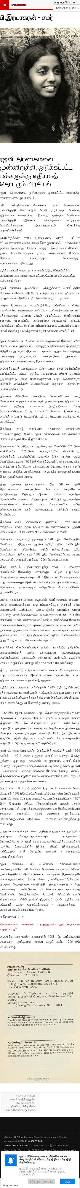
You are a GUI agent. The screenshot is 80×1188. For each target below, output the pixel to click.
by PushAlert (12, 1185)
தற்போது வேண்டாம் (41, 1181)
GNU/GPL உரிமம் (20, 1145)
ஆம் (67, 1181)
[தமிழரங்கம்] (19, 4)
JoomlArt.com (35, 1141)
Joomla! (8, 1145)
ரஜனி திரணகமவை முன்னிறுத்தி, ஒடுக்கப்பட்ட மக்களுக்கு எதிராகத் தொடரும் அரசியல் (36, 171)
